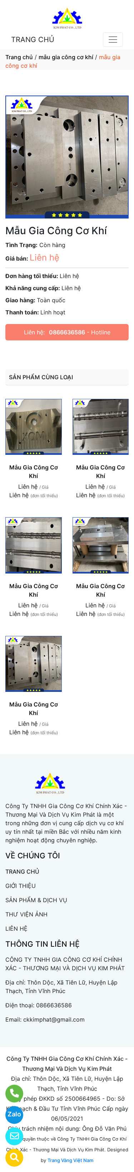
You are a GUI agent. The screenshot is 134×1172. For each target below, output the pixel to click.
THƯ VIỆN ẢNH (26, 914)
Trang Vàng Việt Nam (70, 1160)
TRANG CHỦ (32, 39)
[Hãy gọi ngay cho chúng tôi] (10, 1093)
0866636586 (67, 332)
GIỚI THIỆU (20, 885)
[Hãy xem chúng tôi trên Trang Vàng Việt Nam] (10, 1157)
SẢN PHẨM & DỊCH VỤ (36, 900)
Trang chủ (19, 57)
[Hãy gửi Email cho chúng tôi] (10, 1136)
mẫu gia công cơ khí (66, 57)
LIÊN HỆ (16, 928)
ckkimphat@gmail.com (54, 1019)
